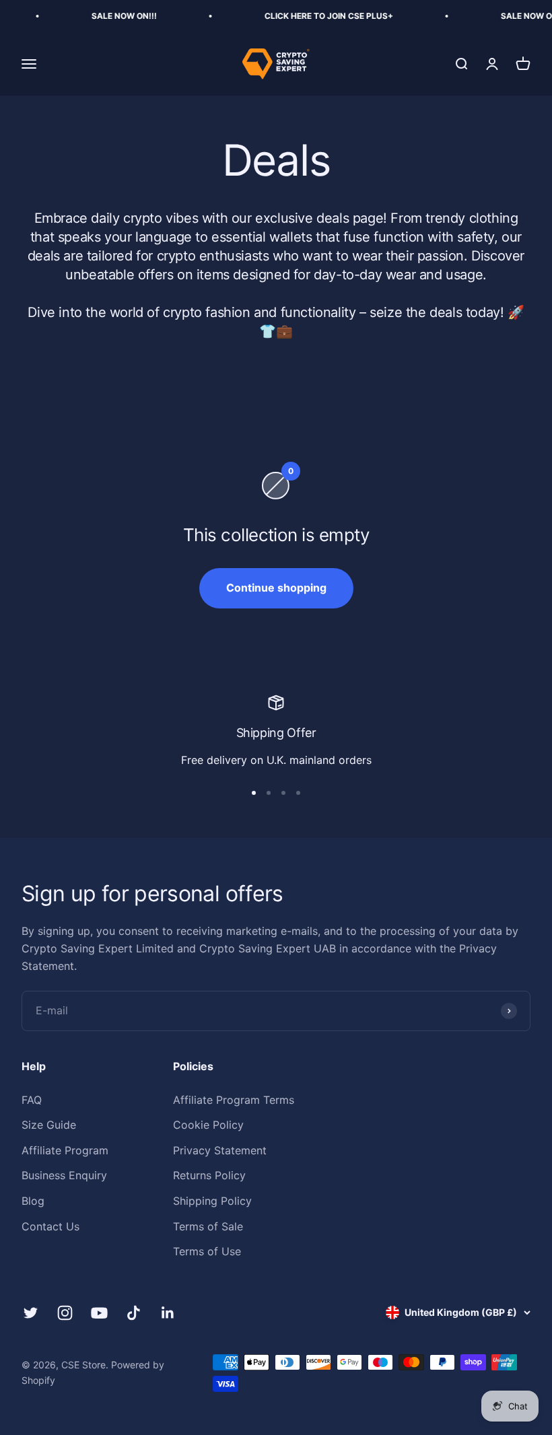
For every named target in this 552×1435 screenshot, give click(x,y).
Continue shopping (276, 587)
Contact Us (50, 1226)
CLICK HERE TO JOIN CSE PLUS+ (316, 16)
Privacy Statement (220, 1150)
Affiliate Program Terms (233, 1100)
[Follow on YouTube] (99, 1313)
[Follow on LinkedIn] (168, 1313)
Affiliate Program (65, 1150)
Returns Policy (209, 1175)
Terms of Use (207, 1251)
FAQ (32, 1100)
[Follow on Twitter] (31, 1313)
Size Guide (49, 1124)
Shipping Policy (212, 1201)
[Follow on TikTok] (134, 1313)
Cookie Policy (208, 1124)
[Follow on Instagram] (65, 1313)
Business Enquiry (64, 1175)
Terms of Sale (208, 1226)
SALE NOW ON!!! (112, 16)
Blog (33, 1201)
